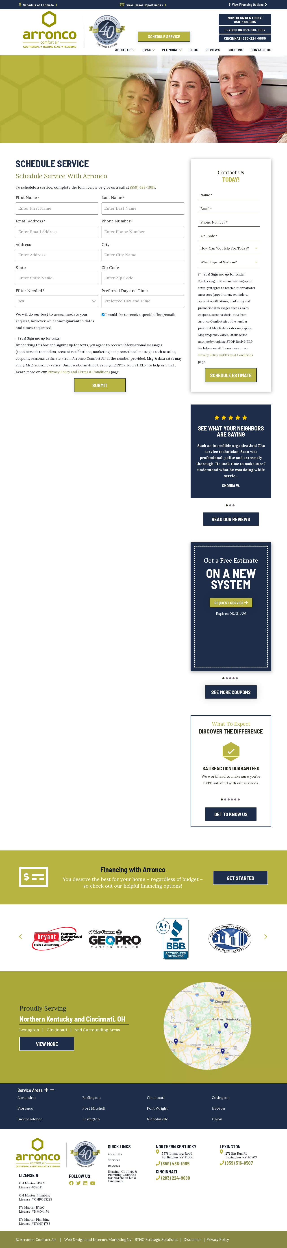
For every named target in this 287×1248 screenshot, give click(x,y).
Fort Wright (157, 1108)
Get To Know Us (231, 814)
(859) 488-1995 (142, 187)
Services (114, 1160)
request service (229, 602)
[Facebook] (71, 1183)
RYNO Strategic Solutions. (155, 1239)
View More (47, 1044)
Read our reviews (231, 519)
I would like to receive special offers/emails (140, 314)
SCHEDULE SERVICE (164, 36)
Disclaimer (192, 1239)
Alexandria (26, 1097)
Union (217, 1119)
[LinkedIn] (85, 1183)
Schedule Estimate (231, 375)
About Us (115, 1154)
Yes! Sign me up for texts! (40, 338)
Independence (29, 1119)
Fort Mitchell (93, 1108)
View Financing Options (247, 4)
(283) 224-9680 (175, 1178)
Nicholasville (157, 1119)
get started (240, 878)
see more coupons (231, 692)
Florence (25, 1108)
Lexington (91, 1119)
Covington (221, 1097)
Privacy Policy (218, 1239)
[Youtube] (92, 1183)
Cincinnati (155, 1097)
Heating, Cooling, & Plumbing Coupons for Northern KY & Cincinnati (122, 1176)
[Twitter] (78, 1183)
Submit (99, 385)
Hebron (218, 1108)
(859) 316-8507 (239, 1163)
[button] (227, 505)
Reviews (114, 1166)
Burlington (91, 1097)
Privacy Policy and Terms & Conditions (79, 372)
